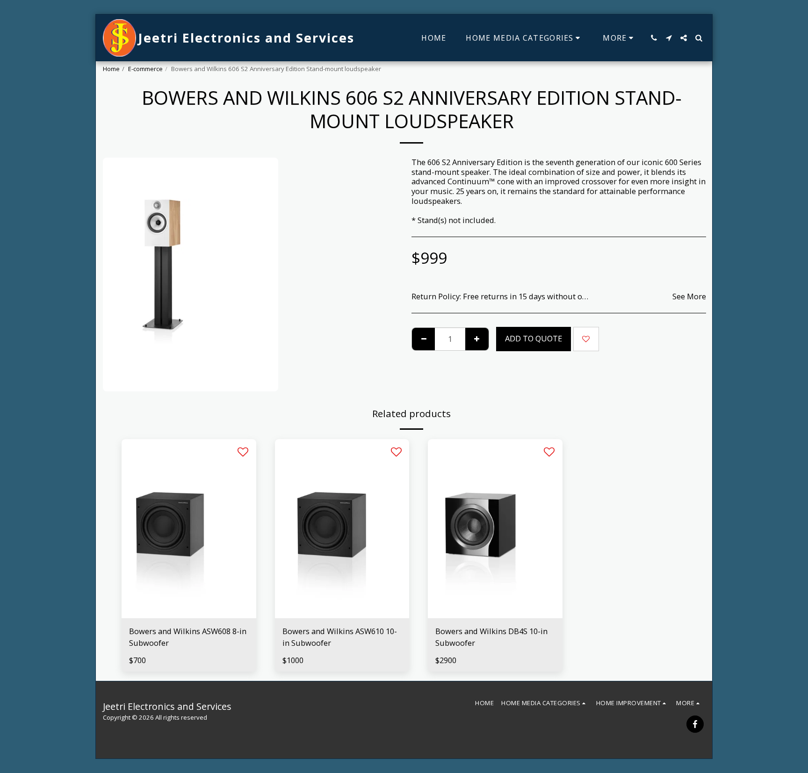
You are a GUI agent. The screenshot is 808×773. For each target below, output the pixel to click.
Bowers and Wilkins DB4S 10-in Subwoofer (491, 637)
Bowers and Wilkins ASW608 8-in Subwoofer (187, 637)
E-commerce (145, 69)
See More (689, 297)
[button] (654, 38)
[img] (189, 528)
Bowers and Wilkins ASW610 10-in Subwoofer (339, 637)
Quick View (188, 613)
